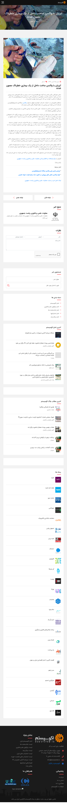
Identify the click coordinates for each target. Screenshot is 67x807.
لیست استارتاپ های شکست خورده (21, 757)
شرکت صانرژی (50, 410)
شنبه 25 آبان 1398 (53, 82)
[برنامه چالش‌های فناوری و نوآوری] (58, 631)
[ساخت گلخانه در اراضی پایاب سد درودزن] (58, 449)
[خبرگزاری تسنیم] (58, 682)
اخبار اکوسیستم (54, 303)
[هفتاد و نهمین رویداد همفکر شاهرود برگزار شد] (58, 429)
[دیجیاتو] (58, 550)
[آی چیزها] (58, 571)
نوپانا (52, 589)
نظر (43, 82)
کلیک (52, 478)
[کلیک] (58, 480)
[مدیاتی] (58, 702)
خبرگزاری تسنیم (49, 680)
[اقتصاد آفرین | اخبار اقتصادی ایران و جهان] (58, 662)
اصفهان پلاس (50, 528)
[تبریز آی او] (58, 621)
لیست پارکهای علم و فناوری (24, 747)
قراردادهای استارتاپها (26, 763)
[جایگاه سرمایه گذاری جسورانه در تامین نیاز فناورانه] (58, 335)
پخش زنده (29, 766)
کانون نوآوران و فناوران (48, 346)
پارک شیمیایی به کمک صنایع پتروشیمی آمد (41, 365)
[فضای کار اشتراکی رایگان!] (58, 409)
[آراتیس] (58, 692)
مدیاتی (52, 701)
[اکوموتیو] (58, 561)
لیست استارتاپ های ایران (24, 753)
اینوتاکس (51, 508)
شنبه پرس (51, 538)
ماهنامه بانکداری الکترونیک (46, 518)
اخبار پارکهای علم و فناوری (51, 307)
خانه (37, 21)
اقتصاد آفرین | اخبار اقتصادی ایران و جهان (42, 660)
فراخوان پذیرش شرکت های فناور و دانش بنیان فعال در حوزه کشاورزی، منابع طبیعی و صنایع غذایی (37, 376)
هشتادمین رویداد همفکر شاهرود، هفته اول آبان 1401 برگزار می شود (35, 343)
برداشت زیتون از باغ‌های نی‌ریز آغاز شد (43, 437)
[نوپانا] (58, 591)
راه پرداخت (51, 650)
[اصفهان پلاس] (58, 530)
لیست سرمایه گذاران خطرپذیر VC (22, 760)
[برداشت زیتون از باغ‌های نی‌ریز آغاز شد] (58, 439)
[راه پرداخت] (58, 652)
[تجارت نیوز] (58, 500)
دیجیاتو (52, 549)
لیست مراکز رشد (27, 750)
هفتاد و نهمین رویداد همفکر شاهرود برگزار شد (41, 427)
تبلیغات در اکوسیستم (57, 786)
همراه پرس (51, 640)
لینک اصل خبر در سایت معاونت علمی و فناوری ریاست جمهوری (43, 180)
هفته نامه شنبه (49, 488)
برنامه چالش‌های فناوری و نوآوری (44, 630)
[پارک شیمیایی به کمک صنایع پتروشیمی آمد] (58, 367)
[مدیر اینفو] (58, 672)
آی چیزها (51, 569)
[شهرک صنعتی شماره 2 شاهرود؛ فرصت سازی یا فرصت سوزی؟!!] (58, 419)
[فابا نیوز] (58, 713)
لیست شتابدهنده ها (26, 744)
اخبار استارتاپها (55, 313)
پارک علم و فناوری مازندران (47, 380)
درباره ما (61, 777)
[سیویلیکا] (25, 782)
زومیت (52, 358)
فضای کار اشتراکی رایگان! (47, 407)
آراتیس (52, 690)
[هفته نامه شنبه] (58, 490)
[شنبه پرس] (58, 540)
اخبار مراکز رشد (55, 317)
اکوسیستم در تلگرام (54, 763)
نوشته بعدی (19, 198)
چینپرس (51, 599)
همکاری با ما (60, 783)
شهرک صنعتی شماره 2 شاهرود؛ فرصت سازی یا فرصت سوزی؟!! (36, 417)
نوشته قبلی (47, 198)
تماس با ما (60, 780)
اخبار (31, 21)
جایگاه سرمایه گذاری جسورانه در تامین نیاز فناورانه (39, 333)
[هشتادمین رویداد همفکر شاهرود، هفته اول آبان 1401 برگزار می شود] (58, 345)
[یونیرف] (10, 782)
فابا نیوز (52, 711)
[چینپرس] (58, 601)
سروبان (52, 440)
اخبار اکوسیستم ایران (26, 741)
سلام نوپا (51, 609)
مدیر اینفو (51, 368)
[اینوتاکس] (58, 510)
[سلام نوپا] (58, 611)
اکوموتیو (51, 559)
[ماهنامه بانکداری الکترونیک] (58, 520)
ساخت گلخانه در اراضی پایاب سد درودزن (42, 447)
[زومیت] (58, 581)
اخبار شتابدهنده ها (53, 310)
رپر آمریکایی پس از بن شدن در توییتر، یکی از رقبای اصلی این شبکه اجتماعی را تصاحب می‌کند (36, 354)
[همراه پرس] (58, 642)
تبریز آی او (51, 620)
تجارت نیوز (51, 498)
